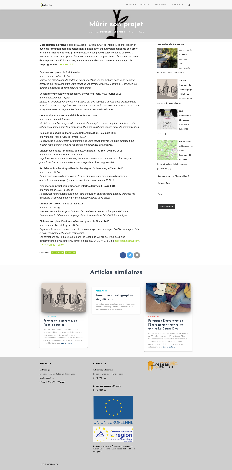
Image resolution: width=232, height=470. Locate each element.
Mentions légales (49, 464)
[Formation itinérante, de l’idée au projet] (63, 297)
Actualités (131, 5)
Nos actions (160, 5)
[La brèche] (45, 4)
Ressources (177, 5)
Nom (160, 194)
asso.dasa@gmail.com (127, 240)
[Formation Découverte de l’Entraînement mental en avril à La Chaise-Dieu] (168, 297)
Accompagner (57, 252)
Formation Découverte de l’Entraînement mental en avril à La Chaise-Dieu (166, 324)
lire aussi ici (66, 64)
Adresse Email (164, 183)
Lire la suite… (67, 343)
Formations (70, 252)
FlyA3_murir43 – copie (51, 244)
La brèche (145, 5)
